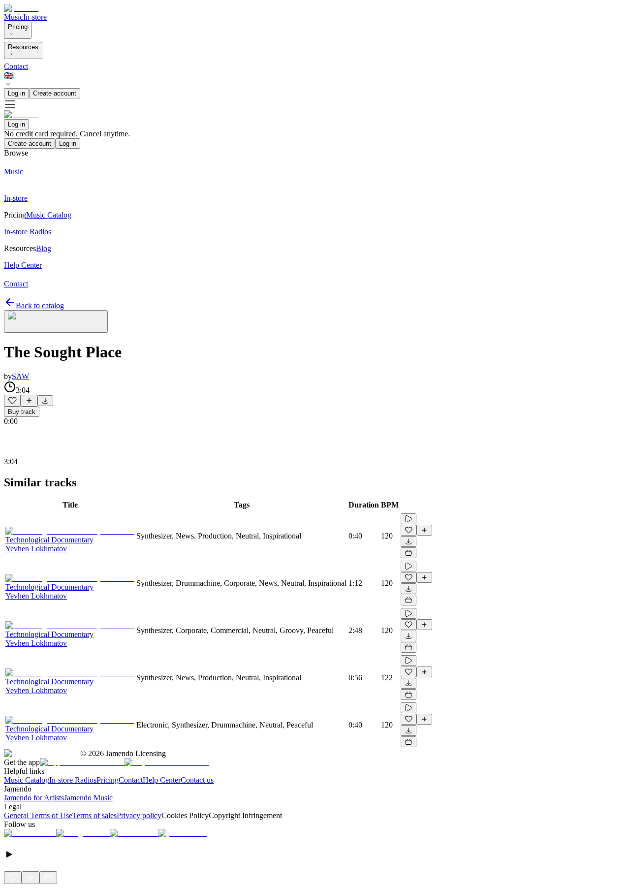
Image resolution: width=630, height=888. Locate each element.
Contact (16, 66)
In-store (35, 17)
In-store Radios (72, 780)
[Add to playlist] (29, 401)
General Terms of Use (38, 815)
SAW (20, 376)
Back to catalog (40, 305)
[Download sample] (45, 400)
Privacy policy (139, 815)
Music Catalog (26, 780)
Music (13, 17)
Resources (23, 47)
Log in (16, 93)
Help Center (162, 780)
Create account (54, 93)
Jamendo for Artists (34, 797)
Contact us (197, 780)
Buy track (21, 411)
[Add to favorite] (12, 401)
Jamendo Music (88, 797)
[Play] (56, 321)
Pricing (18, 27)
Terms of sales (94, 815)
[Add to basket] (408, 552)
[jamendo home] (21, 8)
